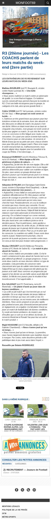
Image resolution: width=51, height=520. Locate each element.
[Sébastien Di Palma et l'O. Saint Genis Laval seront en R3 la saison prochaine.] (25, 350)
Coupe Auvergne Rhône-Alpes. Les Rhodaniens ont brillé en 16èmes (25, 41)
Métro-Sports (9, 517)
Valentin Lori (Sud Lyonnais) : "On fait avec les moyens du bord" (37, 427)
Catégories (20, 464)
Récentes (7, 464)
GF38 (4, 513)
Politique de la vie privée (14, 510)
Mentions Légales (11, 506)
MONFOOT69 (25, 3)
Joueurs (6, 473)
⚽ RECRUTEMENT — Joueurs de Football (25, 470)
